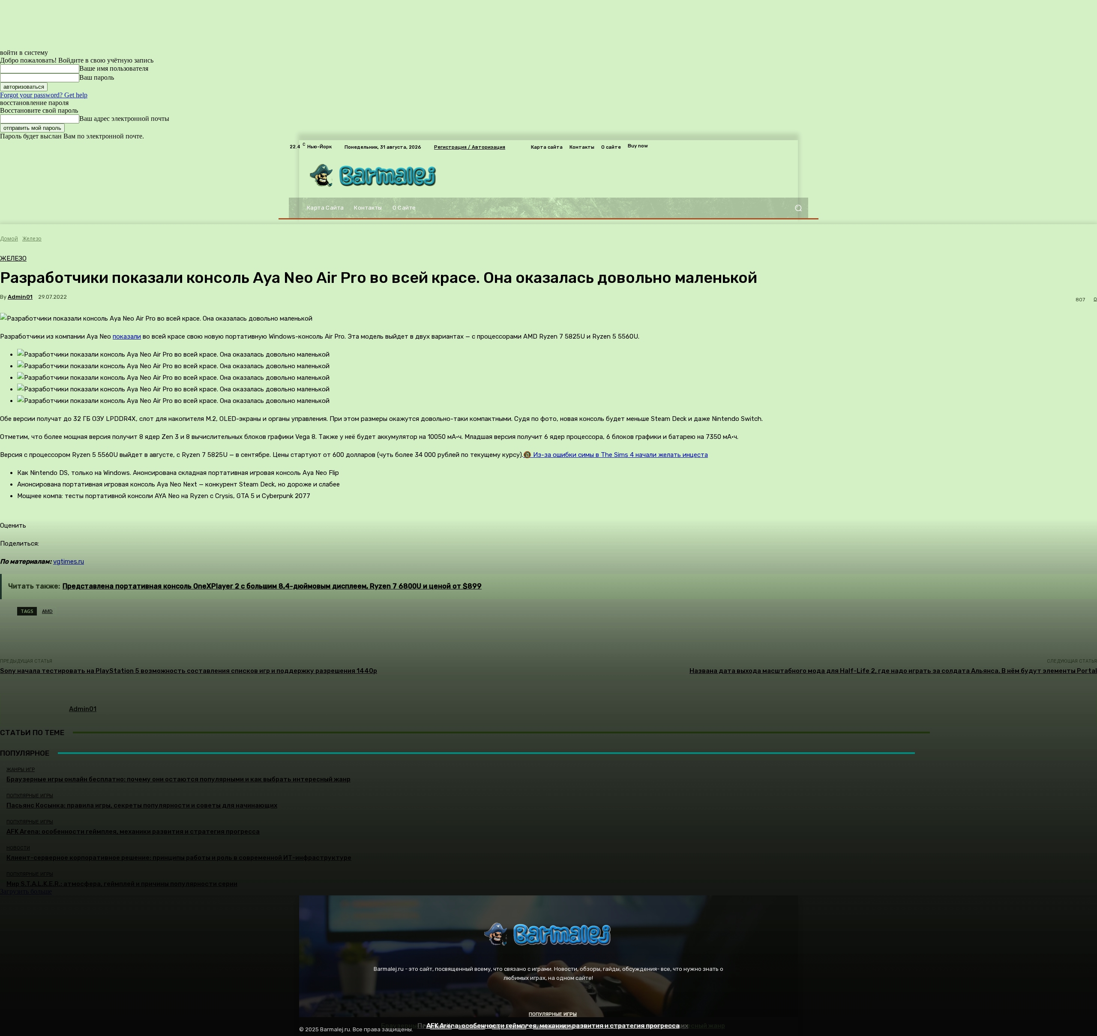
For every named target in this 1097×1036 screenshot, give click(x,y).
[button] (798, 208)
